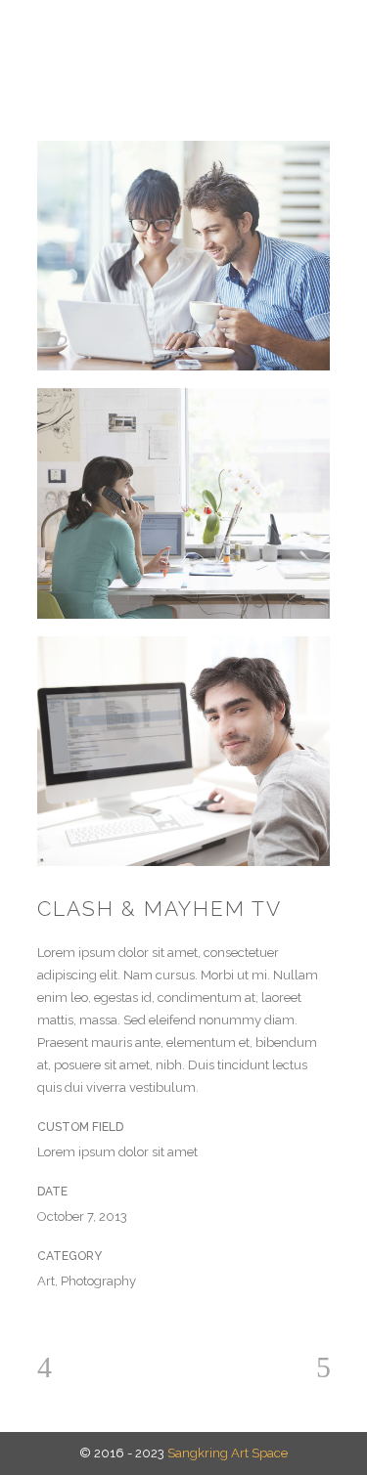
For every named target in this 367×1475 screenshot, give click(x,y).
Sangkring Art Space (227, 1453)
